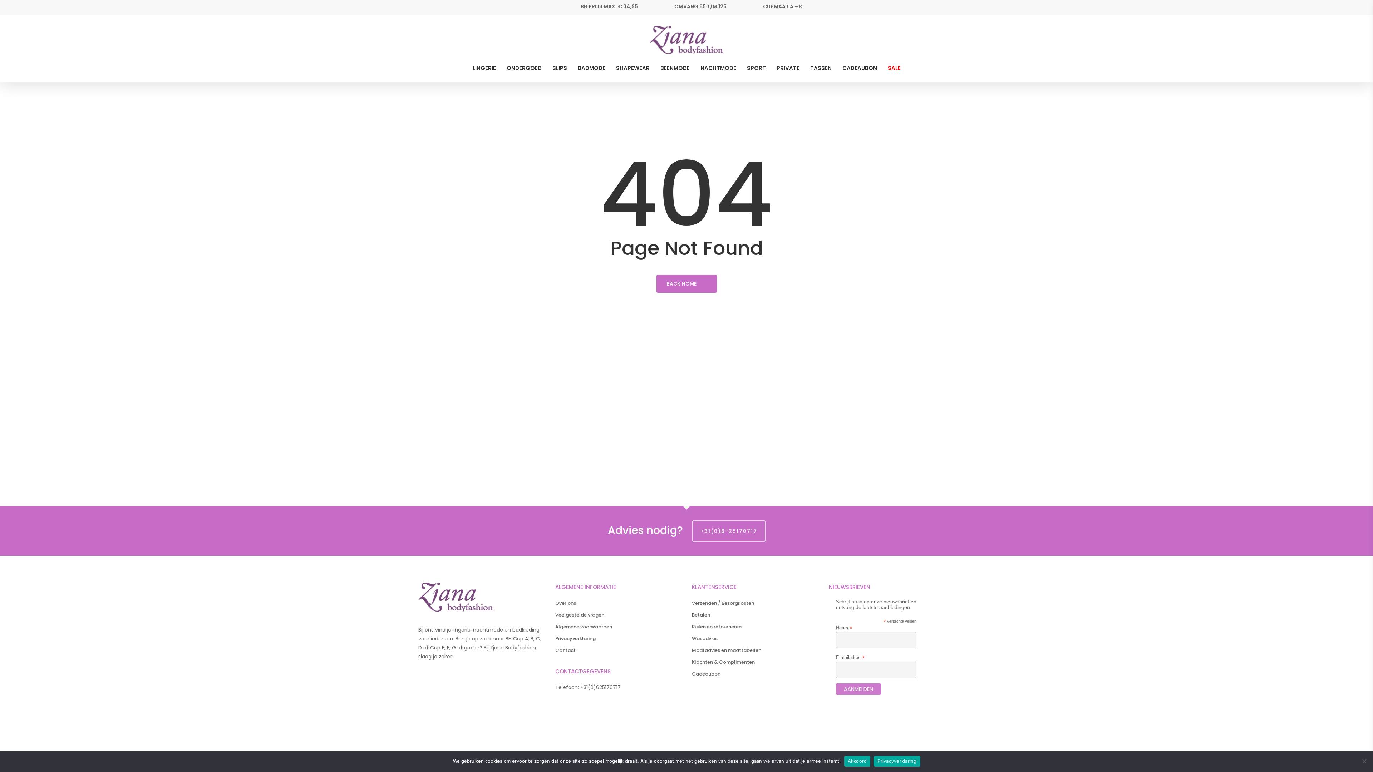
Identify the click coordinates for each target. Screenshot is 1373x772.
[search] (932, 40)
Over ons (565, 603)
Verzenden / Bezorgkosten (723, 603)
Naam (844, 628)
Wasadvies (705, 638)
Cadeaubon (706, 673)
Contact (565, 650)
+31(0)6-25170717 (728, 531)
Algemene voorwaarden (583, 626)
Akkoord (857, 761)
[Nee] (1364, 761)
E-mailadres (850, 657)
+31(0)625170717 (600, 687)
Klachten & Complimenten (723, 662)
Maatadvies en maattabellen (726, 650)
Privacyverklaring (575, 638)
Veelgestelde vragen (579, 615)
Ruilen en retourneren (717, 626)
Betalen (701, 615)
